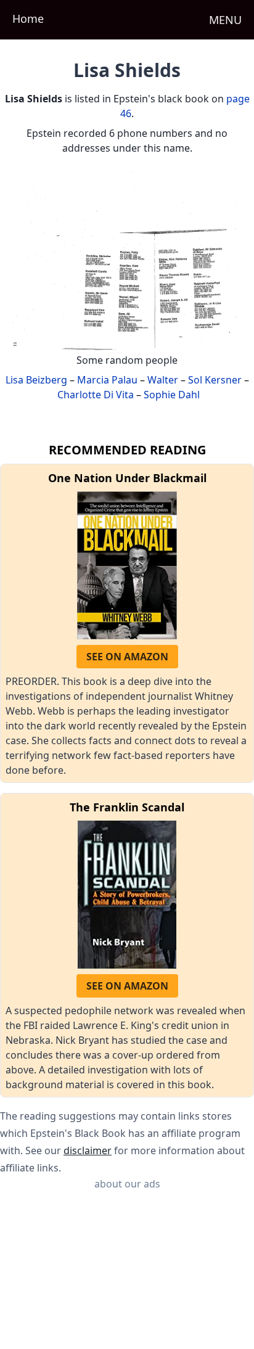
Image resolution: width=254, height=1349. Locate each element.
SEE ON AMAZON (127, 656)
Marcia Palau (107, 380)
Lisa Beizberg (36, 380)
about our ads (127, 1184)
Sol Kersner (215, 380)
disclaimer (87, 1150)
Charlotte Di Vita (95, 394)
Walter (162, 380)
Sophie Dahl (172, 394)
